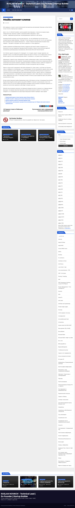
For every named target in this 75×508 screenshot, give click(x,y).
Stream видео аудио (63, 306)
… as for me (61, 236)
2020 (59, 170)
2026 (59, 155)
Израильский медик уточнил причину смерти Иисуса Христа (20, 97)
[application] (65, 27)
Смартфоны (61, 407)
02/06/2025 (43, 484)
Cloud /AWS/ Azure (62, 248)
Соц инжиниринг (62, 414)
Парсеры (60, 378)
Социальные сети (62, 417)
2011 (59, 195)
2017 (59, 179)
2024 (59, 161)
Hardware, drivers (62, 260)
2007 (59, 207)
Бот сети (60, 340)
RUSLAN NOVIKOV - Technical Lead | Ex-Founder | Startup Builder (37, 3)
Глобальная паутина (63, 350)
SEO (59, 294)
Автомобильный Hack (63, 319)
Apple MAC (60, 245)
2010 (59, 198)
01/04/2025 (61, 484)
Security (60, 291)
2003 (59, 220)
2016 (59, 183)
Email (59, 134)
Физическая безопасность (64, 438)
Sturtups (60, 309)
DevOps (60, 254)
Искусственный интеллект (64, 356)
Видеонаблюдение (62, 346)
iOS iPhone (60, 264)
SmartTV (60, 297)
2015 (59, 186)
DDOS (59, 251)
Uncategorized (61, 316)
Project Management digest (65, 139)
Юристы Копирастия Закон (64, 465)
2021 (59, 167)
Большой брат (61, 334)
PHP (59, 279)
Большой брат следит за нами (65, 337)
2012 (59, 192)
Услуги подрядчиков (63, 435)
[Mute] (69, 30)
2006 (59, 210)
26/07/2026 (6, 484)
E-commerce (61, 257)
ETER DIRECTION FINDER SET (65, 126)
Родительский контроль (64, 393)
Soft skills (60, 300)
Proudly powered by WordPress (7, 505)
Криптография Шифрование (65, 366)
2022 (59, 164)
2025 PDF (61, 102)
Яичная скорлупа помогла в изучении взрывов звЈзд (18, 100)
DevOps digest (63, 141)
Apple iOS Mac (61, 242)
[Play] (59, 30)
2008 (59, 204)
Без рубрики (61, 331)
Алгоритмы (61, 322)
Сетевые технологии (63, 399)
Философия (61, 441)
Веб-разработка (62, 343)
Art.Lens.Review (66, 84)
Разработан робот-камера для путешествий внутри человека (20, 98)
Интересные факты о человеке (27, 136)
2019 (59, 173)
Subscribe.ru (67, 228)
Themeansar (23, 505)
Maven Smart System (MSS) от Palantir (28, 481)
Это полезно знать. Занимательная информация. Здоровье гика (65, 454)
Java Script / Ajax (62, 267)
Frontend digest (63, 143)
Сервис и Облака (62, 396)
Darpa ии (60, 111)
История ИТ (61, 359)
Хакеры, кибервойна (63, 445)
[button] (69, 10)
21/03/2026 (24, 484)
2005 (59, 213)
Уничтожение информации (64, 432)
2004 (59, 217)
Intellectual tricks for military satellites (46, 481)
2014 (59, 189)
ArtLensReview (66, 87)
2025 (59, 158)
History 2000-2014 (17, 10)
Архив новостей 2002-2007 (8, 17)
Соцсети (60, 425)
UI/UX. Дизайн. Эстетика (64, 312)
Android (60, 239)
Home (8, 10)
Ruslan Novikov (16, 118)
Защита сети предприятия (64, 353)
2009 (59, 201)
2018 (59, 176)
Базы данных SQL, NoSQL (64, 328)
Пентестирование (62, 381)
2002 (59, 223)
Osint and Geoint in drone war (65, 123)
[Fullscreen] (71, 30)
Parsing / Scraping (62, 276)
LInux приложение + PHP (64, 270)
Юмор (59, 458)
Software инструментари (64, 303)
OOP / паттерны (62, 273)
